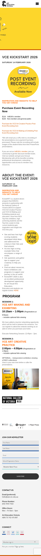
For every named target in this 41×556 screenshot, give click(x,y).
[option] (7, 425)
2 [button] (20, 428)
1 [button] (18, 428)
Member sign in (8, 542)
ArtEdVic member (20, 151)
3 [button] (23, 428)
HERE (16, 290)
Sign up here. (19, 546)
